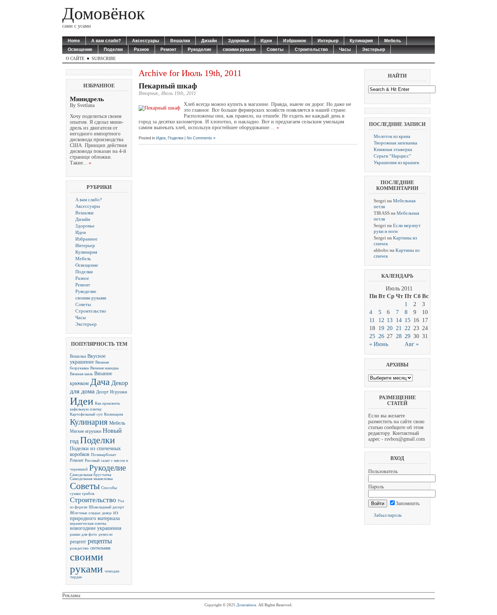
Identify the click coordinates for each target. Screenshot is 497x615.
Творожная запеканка (395, 143)
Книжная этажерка (393, 149)
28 (399, 336)
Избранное (294, 40)
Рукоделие (199, 49)
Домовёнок (103, 13)
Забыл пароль (388, 515)
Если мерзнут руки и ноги (397, 228)
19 (381, 328)
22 (407, 328)
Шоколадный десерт (106, 507)
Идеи (266, 40)
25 (372, 336)
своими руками (239, 49)
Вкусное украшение (88, 359)
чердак (76, 577)
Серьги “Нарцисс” (392, 156)
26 (381, 336)
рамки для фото (83, 534)
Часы (345, 49)
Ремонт (168, 49)
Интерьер (328, 40)
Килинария (113, 414)
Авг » (412, 344)
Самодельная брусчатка (90, 475)
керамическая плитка (88, 523)
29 (407, 336)
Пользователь (383, 471)
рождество (79, 548)
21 (399, 328)
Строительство (311, 49)
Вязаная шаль (81, 374)
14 (399, 320)
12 (381, 320)
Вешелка (78, 356)
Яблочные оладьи (85, 513)
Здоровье (238, 40)
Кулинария (361, 40)
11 (372, 320)
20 (390, 328)
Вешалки (180, 40)
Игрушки (118, 391)
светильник (100, 548)
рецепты (100, 541)
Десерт (102, 391)
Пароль (376, 486)
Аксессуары (145, 40)
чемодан (111, 571)
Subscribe (104, 58)
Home (74, 40)
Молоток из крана (392, 136)
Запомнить (408, 503)
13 (390, 320)
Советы (275, 49)
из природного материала (95, 515)
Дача (100, 382)
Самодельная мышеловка (91, 479)
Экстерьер (373, 49)
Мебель (392, 40)
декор (107, 513)
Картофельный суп (86, 414)
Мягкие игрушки (85, 431)
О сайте (75, 58)
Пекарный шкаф (168, 86)
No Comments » (201, 138)
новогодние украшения (95, 528)
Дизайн (209, 40)
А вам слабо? (106, 40)
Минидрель (87, 99)
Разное (141, 49)
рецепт (78, 541)
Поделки (113, 49)
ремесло (106, 534)
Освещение (80, 49)
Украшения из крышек (396, 162)
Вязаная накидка (104, 368)
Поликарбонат (103, 455)
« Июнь (378, 344)
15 (407, 320)
